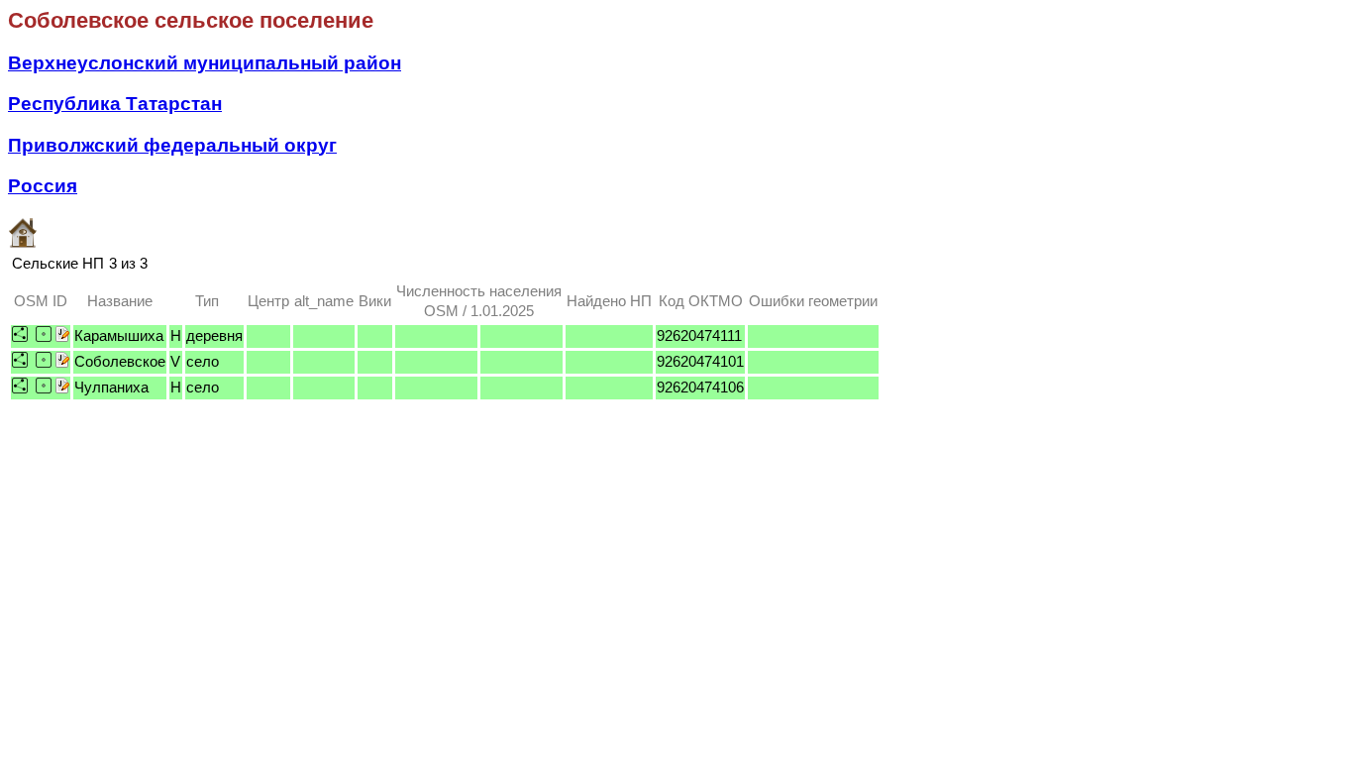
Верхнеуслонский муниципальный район (204, 63)
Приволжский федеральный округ (172, 145)
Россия (42, 185)
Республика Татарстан (115, 103)
